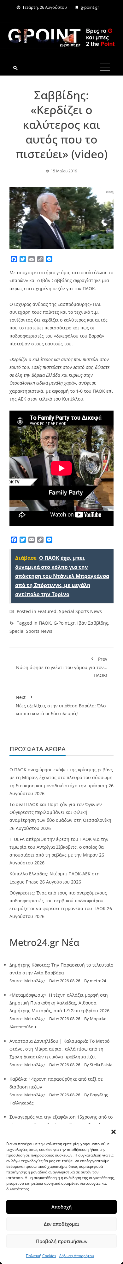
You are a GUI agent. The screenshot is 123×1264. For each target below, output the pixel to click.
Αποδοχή (61, 1207)
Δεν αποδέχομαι (61, 1224)
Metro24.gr (34, 980)
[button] (113, 1132)
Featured (47, 611)
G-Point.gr (64, 623)
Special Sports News (80, 611)
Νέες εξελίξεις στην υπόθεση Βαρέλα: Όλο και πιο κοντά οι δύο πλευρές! (61, 705)
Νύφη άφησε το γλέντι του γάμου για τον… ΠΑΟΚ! (61, 667)
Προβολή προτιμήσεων (61, 1241)
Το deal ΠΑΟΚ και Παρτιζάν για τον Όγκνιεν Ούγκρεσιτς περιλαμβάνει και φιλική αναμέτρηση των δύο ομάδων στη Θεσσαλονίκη (60, 812)
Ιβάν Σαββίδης (92, 623)
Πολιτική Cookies (41, 1255)
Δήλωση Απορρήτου (76, 1255)
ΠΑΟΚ (45, 623)
